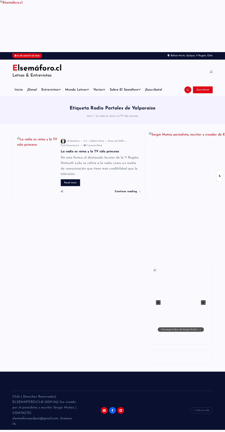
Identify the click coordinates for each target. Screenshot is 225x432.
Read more (70, 182)
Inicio (19, 89)
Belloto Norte (97, 141)
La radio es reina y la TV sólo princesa (117, 116)
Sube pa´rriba (202, 410)
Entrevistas (49, 89)
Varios (98, 89)
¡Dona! (32, 89)
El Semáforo (74, 141)
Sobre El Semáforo (124, 89)
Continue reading (126, 191)
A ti (85, 141)
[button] (181, 302)
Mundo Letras (76, 89)
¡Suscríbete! (153, 89)
